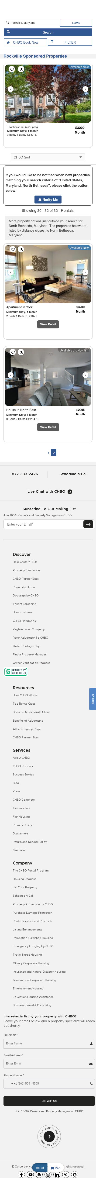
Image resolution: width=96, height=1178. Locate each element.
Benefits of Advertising (28, 721)
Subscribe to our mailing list (49, 508)
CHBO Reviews (23, 766)
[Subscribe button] (88, 524)
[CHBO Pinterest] (65, 1174)
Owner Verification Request (31, 663)
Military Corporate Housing (31, 963)
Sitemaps (19, 850)
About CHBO (21, 758)
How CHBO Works (25, 695)
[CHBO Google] (74, 1174)
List (41, 1168)
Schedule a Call (73, 474)
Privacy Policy (22, 825)
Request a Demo (24, 587)
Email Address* (13, 1055)
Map (57, 1168)
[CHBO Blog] (39, 1174)
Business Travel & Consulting (32, 1005)
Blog (16, 783)
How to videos (22, 612)
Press (16, 791)
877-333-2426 (25, 474)
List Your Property (25, 887)
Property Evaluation (26, 570)
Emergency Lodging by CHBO (33, 946)
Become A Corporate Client (31, 712)
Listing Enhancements (27, 929)
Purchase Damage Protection (32, 913)
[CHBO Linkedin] (56, 1174)
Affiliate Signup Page (27, 729)
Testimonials (21, 808)
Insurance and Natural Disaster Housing (39, 972)
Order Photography (26, 646)
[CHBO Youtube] (30, 1174)
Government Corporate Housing (34, 980)
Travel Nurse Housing (27, 955)
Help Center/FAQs (25, 562)
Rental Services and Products (32, 921)
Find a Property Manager (29, 654)
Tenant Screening (24, 604)
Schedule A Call (23, 896)
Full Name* (10, 1035)
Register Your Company (29, 629)
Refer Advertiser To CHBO (30, 638)
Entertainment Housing (28, 988)
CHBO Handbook (24, 621)
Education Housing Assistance (33, 997)
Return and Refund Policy (30, 842)
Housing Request (24, 879)
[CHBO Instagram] (48, 1174)
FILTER (70, 42)
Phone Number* (13, 1075)
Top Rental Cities (24, 704)
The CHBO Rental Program (31, 870)
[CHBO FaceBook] (21, 1174)
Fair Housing (21, 817)
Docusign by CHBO (26, 595)
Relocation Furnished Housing (33, 938)
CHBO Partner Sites (26, 579)
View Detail (48, 324)
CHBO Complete (24, 800)
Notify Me (50, 199)
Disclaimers (20, 833)
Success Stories (23, 774)
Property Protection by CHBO (33, 904)
